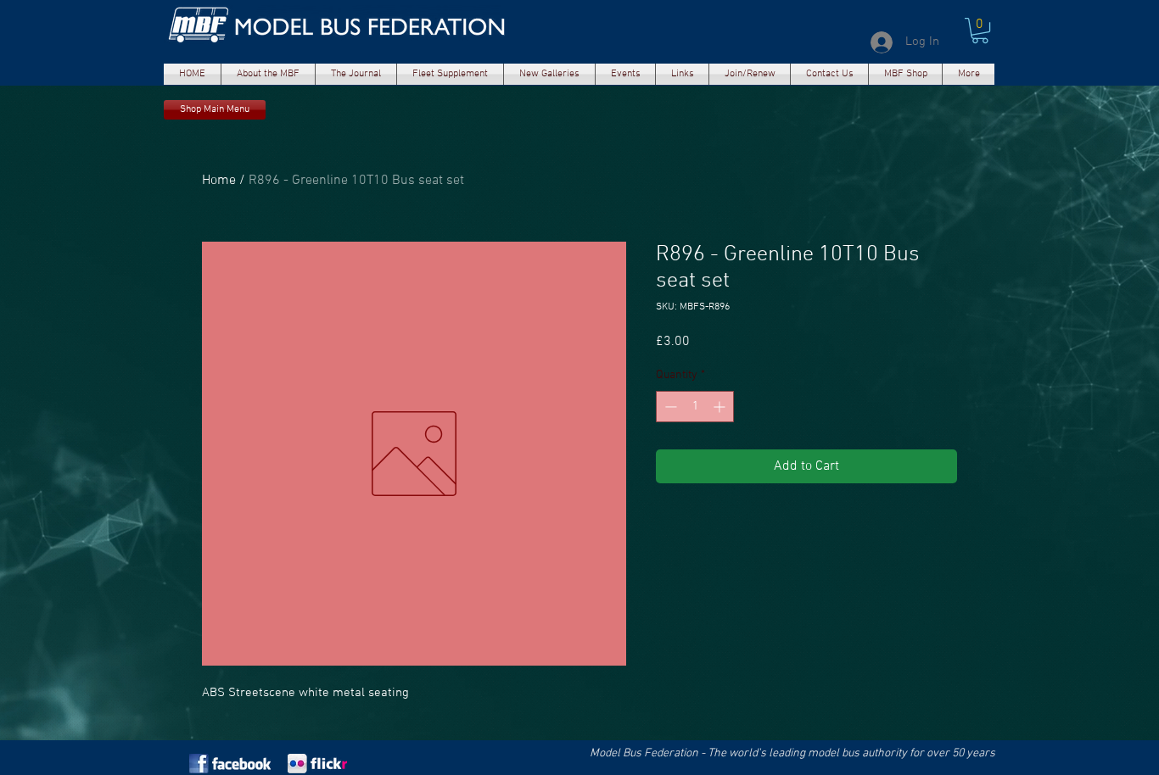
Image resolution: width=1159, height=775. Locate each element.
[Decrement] (669, 406)
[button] (268, 74)
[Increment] (720, 406)
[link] (980, 30)
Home (219, 180)
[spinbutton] (695, 406)
